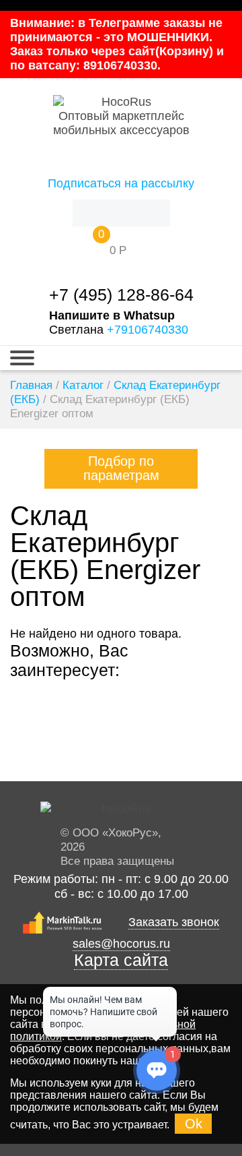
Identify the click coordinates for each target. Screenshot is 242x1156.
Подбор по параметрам (121, 468)
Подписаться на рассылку (121, 183)
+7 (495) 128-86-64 (121, 295)
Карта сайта (121, 960)
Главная (31, 385)
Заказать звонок (173, 922)
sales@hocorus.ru (121, 943)
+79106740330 (147, 329)
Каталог (83, 385)
